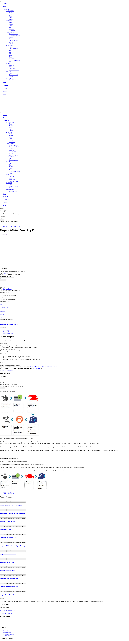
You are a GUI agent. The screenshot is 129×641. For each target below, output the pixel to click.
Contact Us (6, 88)
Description (6, 330)
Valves (11, 62)
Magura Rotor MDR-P (6, 529)
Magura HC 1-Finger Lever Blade (9, 578)
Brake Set (11, 65)
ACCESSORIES (10, 11)
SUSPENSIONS (10, 45)
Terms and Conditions (9, 634)
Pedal (10, 22)
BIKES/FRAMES (10, 78)
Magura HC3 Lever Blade (7, 521)
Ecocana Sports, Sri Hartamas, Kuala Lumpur (43, 367)
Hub (10, 52)
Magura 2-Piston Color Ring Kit (9, 538)
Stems (10, 27)
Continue (2, 387)
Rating (2, 386)
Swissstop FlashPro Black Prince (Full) (11, 505)
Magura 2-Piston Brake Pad (8, 570)
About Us (5, 631)
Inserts (11, 55)
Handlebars (12, 30)
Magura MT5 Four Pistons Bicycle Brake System (14, 546)
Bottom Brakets (13, 34)
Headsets (11, 29)
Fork (10, 47)
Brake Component (14, 70)
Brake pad (12, 68)
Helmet (11, 14)
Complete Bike (13, 80)
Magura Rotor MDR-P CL (7, 595)
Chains (11, 37)
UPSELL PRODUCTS (8, 494)
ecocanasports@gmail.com (7, 610)
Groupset (11, 39)
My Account (6, 636)
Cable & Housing (13, 44)
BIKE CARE (9, 71)
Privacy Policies (7, 632)
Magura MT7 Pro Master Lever (9, 586)
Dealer (5, 91)
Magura (5, 289)
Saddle (11, 24)
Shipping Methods (8, 333)
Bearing (11, 42)
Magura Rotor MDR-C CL (7, 562)
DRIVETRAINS (10, 32)
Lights (10, 17)
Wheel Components (14, 60)
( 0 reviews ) (3, 234)
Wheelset (11, 58)
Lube (10, 73)
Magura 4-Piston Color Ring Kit (11, 226)
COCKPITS (9, 21)
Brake (9, 289)
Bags (10, 12)
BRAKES (8, 63)
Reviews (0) (6, 332)
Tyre (10, 57)
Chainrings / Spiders (14, 35)
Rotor (10, 67)
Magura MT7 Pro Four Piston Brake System (13, 513)
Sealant (11, 76)
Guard (10, 16)
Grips (10, 26)
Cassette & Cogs (13, 40)
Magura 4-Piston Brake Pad (8, 554)
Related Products (7, 492)
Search (2, 220)
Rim (10, 53)
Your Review (3, 383)
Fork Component (13, 48)
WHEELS (8, 50)
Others (11, 19)
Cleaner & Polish (13, 75)
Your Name (3, 376)
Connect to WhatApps (6, 613)
